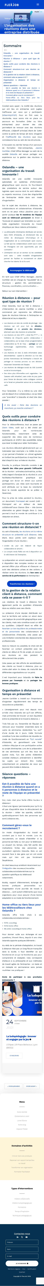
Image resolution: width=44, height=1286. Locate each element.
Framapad (20, 501)
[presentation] (7, 989)
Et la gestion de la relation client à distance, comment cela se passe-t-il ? (21, 76)
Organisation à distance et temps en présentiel (21, 81)
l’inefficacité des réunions (18, 137)
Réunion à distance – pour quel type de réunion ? (21, 60)
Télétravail (8, 18)
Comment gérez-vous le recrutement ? (20, 95)
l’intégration (7, 868)
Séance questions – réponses (15, 85)
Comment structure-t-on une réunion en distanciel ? (21, 70)
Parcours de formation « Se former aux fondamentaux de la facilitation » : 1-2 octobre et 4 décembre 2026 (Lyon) (21, 1042)
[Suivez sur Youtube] (26, 1237)
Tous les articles (21, 18)
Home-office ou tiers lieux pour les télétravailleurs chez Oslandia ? (22, 99)
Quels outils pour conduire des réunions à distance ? (21, 65)
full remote (36, 739)
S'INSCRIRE (14, 1065)
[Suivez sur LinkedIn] (17, 1237)
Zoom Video (7, 428)
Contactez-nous (22, 1233)
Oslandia (13, 154)
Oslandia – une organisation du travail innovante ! (21, 54)
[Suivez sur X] (22, 1237)
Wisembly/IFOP (9, 115)
